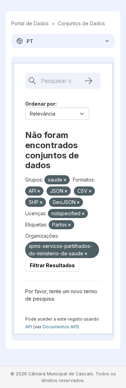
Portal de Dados (30, 23)
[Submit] (88, 80)
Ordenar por (40, 104)
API (28, 326)
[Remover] (65, 180)
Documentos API (60, 326)
